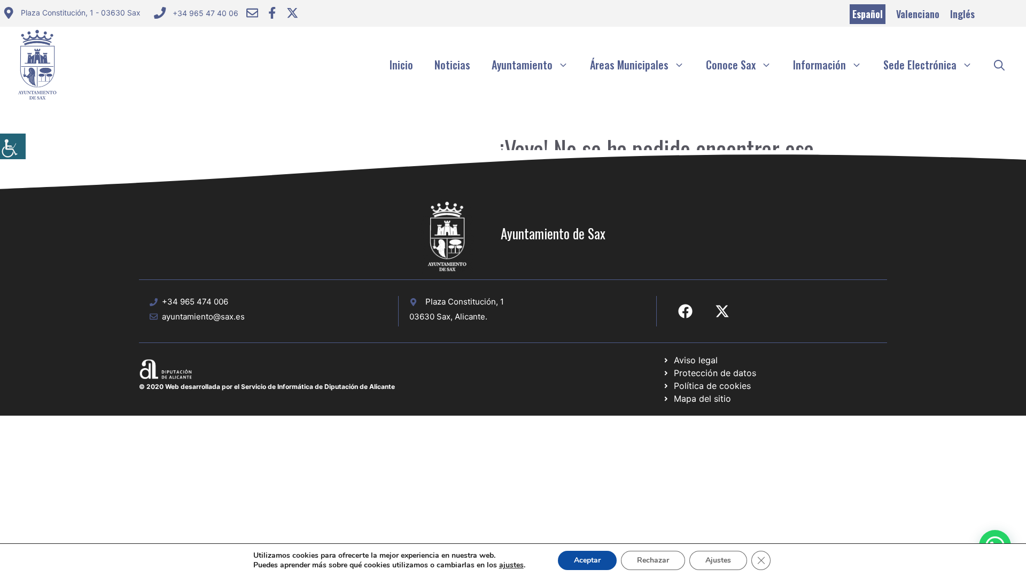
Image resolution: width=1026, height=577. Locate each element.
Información (819, 65)
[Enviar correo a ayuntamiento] (252, 12)
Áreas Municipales (629, 65)
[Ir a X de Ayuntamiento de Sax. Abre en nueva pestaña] (722, 311)
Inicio (401, 65)
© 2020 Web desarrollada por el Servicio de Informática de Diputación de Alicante (267, 387)
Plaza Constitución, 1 (464, 302)
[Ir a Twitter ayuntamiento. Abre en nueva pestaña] (292, 12)
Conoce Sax (731, 65)
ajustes (511, 565)
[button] (999, 65)
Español (867, 14)
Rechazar (653, 560)
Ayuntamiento (522, 65)
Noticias (452, 65)
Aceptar (587, 560)
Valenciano (917, 14)
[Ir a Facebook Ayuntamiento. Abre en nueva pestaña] (272, 12)
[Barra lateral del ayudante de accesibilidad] (13, 146)
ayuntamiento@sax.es (203, 316)
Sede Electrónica (920, 65)
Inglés (962, 14)
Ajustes (718, 560)
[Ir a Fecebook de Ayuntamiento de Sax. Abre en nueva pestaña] (685, 311)
